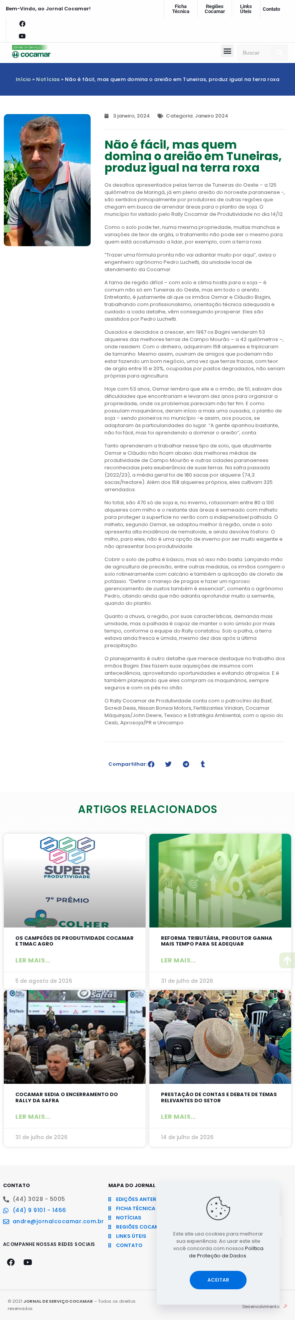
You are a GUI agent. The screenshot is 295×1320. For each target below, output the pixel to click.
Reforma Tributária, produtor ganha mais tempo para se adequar (216, 941)
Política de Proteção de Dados (226, 1252)
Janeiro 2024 (211, 115)
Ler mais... (32, 960)
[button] (227, 51)
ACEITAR (218, 1280)
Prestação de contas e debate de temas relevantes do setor (219, 1097)
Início (23, 79)
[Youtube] (22, 36)
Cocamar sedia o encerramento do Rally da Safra (66, 1097)
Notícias (48, 79)
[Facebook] (22, 24)
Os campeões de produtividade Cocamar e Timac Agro (74, 941)
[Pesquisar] (279, 52)
